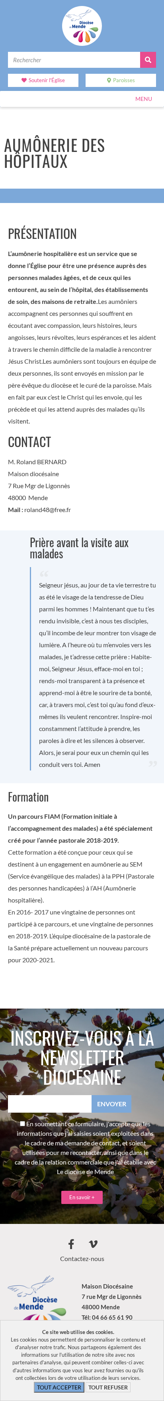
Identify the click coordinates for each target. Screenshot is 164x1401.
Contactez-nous (82, 1258)
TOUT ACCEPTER (59, 1387)
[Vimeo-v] (93, 1244)
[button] (143, 99)
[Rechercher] (148, 60)
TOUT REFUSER (108, 1387)
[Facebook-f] (71, 1244)
